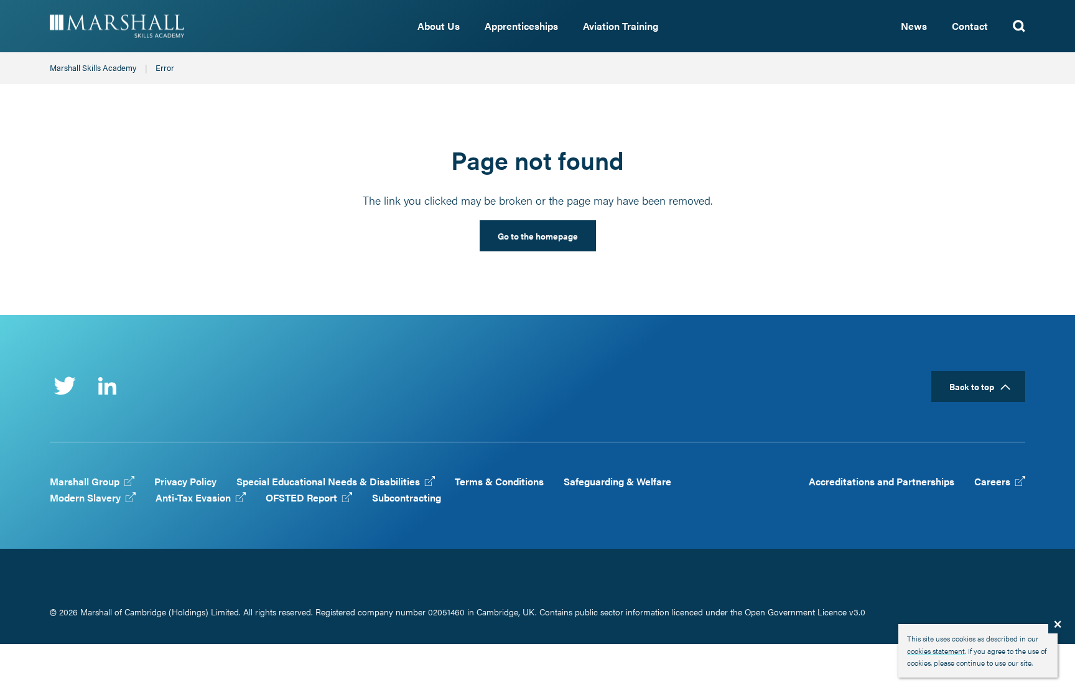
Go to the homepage (538, 236)
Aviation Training (620, 26)
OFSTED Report (304, 497)
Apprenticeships (521, 26)
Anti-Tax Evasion (196, 497)
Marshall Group (87, 481)
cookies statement (936, 650)
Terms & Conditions (499, 481)
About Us (438, 26)
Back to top (971, 386)
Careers (994, 481)
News (914, 26)
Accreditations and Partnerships (881, 481)
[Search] (1019, 26)
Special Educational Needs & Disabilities (330, 481)
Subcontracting (406, 497)
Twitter (65, 386)
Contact (970, 26)
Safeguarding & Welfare (617, 481)
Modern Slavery (88, 497)
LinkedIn (107, 386)
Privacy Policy (185, 481)
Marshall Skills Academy (145, 26)
